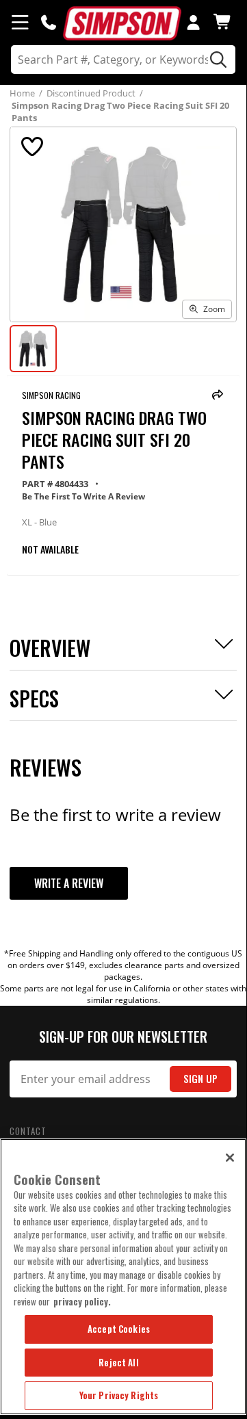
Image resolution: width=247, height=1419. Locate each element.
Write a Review (68, 883)
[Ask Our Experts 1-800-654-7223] (48, 22)
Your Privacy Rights (118, 1395)
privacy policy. (82, 1301)
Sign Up (200, 1078)
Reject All (118, 1362)
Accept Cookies (119, 1329)
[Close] (230, 1158)
